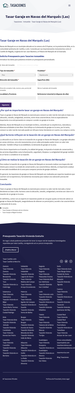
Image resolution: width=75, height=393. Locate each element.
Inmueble (26, 22)
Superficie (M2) (43, 80)
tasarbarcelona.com (64, 345)
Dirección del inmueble (9, 80)
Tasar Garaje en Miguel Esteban (12, 212)
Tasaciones (18, 22)
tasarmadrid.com (63, 343)
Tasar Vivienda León (46, 294)
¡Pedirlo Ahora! (10, 250)
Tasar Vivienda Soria (64, 269)
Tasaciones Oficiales (10, 379)
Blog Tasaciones (63, 357)
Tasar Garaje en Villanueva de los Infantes (15, 210)
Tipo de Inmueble (7, 71)
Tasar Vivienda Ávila (10, 320)
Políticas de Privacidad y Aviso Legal (58, 379)
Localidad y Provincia (8, 94)
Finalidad (42, 71)
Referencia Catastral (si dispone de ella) (53, 94)
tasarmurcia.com (63, 352)
